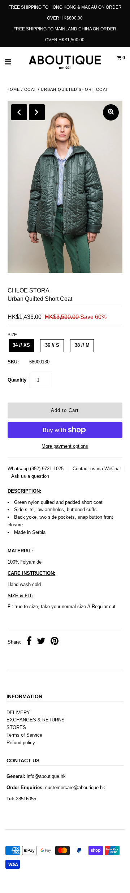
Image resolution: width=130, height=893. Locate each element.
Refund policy (20, 742)
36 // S (52, 345)
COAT (30, 89)
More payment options (65, 446)
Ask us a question (30, 476)
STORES (16, 727)
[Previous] (19, 112)
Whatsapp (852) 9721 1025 (36, 468)
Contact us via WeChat (97, 468)
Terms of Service (24, 735)
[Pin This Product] (54, 642)
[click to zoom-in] (111, 112)
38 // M (82, 345)
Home (13, 89)
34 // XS (21, 345)
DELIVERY (18, 712)
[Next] (37, 112)
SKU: (13, 362)
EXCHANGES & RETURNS (35, 720)
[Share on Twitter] (41, 642)
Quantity (17, 380)
